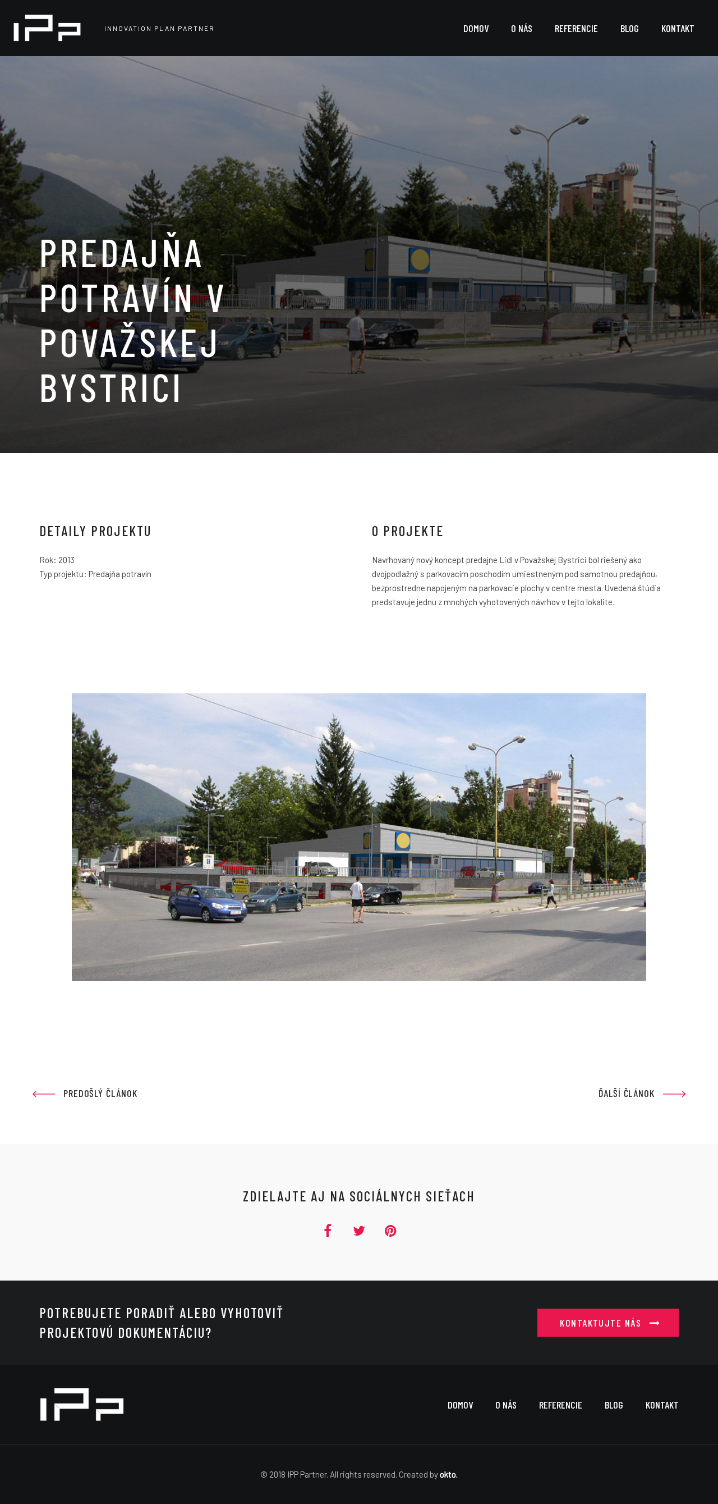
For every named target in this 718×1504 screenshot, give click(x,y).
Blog (614, 1404)
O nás (506, 1404)
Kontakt (662, 1404)
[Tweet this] (359, 1230)
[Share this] (331, 1230)
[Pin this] (386, 1230)
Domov (460, 1404)
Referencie (560, 1404)
